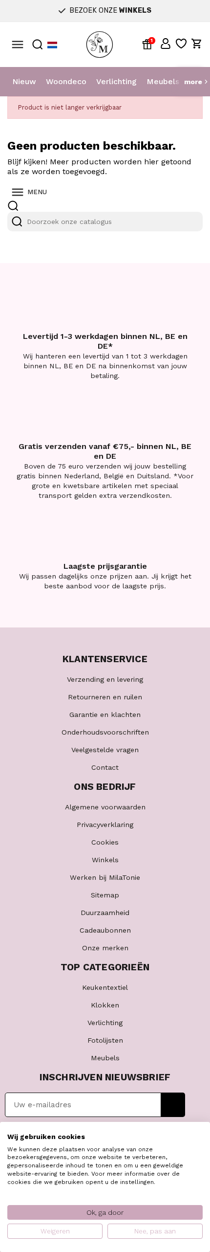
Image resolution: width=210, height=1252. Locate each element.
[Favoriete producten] (181, 43)
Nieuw (24, 81)
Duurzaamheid (105, 913)
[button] (165, 43)
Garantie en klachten (105, 714)
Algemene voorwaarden (105, 807)
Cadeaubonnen (105, 930)
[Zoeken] (17, 221)
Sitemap (105, 895)
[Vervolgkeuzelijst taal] (52, 45)
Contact (105, 767)
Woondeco (66, 81)
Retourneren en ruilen (105, 697)
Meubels (163, 81)
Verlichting (116, 81)
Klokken (105, 1005)
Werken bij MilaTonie (105, 877)
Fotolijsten (105, 1040)
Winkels (105, 860)
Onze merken (105, 948)
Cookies (105, 842)
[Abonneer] (173, 1105)
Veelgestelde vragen (105, 750)
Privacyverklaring (105, 824)
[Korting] (149, 43)
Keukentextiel (105, 987)
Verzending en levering (105, 679)
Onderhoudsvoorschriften (105, 732)
